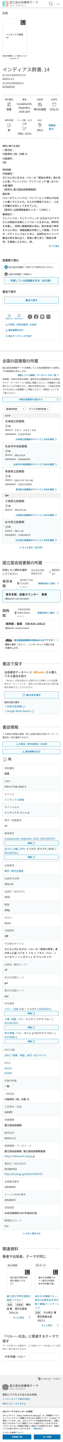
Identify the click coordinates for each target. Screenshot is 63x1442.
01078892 (9, 1037)
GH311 (8, 1068)
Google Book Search (19, 711)
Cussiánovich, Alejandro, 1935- (21, 838)
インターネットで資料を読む (16, 1398)
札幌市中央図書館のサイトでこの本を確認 (33, 464)
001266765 (47, 838)
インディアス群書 (14, 799)
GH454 (8, 1073)
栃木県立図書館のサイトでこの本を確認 (35, 540)
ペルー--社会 (11, 1009)
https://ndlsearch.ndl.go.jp (19, 1156)
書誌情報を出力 (15, 330)
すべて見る (54, 246)
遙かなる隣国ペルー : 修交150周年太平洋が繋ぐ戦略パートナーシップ (47, 1302)
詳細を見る (52, 126)
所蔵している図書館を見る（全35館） (31, 280)
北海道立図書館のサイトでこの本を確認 (35, 439)
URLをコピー (19, 318)
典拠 (30, 843)
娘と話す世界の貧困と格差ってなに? (19, 1298)
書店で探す (31, 300)
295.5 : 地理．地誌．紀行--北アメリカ (25, 1055)
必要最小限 (17, 1436)
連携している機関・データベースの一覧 (37, 375)
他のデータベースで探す (20, 336)
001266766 (10, 853)
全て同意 (47, 1436)
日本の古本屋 (14, 706)
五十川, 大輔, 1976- (15, 849)
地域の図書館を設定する (31, 399)
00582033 (44, 1009)
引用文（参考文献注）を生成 (22, 324)
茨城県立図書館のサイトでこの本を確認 (35, 515)
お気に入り (9, 318)
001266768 (10, 1023)
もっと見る (18, 1317)
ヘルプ (53, 389)
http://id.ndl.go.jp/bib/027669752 (23, 1174)
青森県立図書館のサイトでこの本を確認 (35, 489)
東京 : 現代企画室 (13, 871)
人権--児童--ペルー (14, 1019)
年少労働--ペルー (13, 1033)
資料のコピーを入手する (14, 1403)
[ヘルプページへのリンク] (18, 57)
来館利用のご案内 (46, 583)
